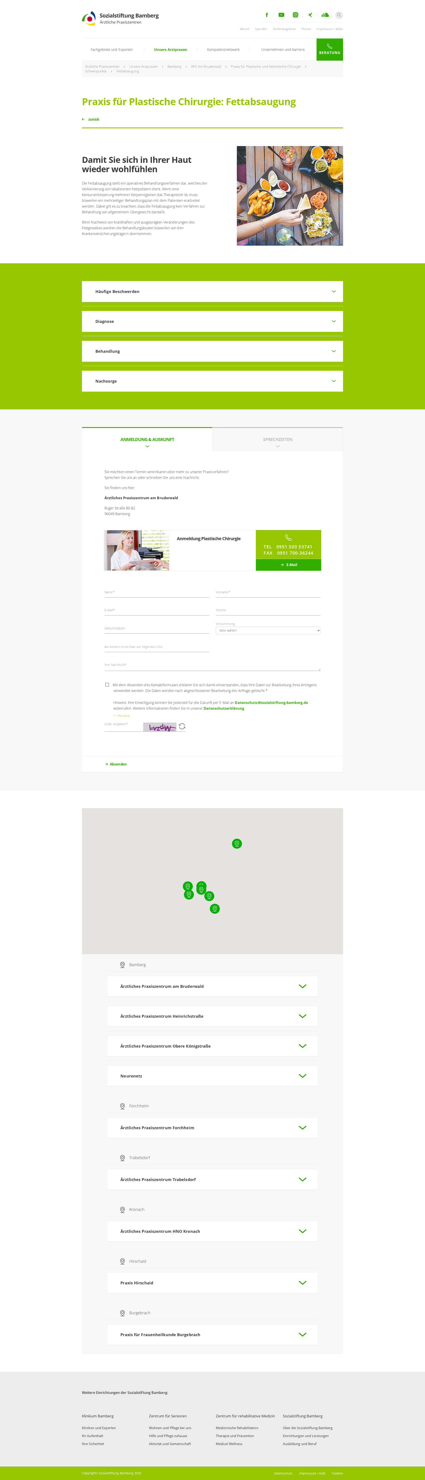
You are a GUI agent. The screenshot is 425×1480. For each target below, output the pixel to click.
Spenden (261, 29)
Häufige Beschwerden (117, 291)
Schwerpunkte (96, 71)
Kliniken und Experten (99, 1428)
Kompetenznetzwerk (223, 49)
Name (109, 592)
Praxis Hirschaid (136, 1282)
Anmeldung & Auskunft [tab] (147, 439)
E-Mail (291, 564)
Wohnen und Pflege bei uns (170, 1428)
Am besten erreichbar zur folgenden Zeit (133, 646)
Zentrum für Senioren (168, 1415)
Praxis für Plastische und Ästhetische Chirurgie (266, 66)
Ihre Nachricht (115, 664)
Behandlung (107, 351)
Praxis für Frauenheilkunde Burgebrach (160, 1334)
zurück (93, 119)
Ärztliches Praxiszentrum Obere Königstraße (165, 1046)
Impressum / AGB (312, 1473)
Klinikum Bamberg (98, 1415)
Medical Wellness (229, 1443)
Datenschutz (283, 1473)
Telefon (221, 610)
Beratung (329, 52)
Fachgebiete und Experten (112, 49)
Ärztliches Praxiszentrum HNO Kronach (160, 1231)
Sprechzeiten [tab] (277, 439)
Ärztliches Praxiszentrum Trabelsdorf (158, 1179)
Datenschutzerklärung (224, 708)
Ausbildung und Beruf (300, 1443)
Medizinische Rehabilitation (237, 1428)
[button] (201, 890)
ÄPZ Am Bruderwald (206, 66)
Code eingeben (116, 724)
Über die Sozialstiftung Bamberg (308, 1428)
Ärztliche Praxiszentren (102, 66)
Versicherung (225, 623)
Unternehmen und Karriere (283, 49)
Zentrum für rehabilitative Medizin (245, 1415)
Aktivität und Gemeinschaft (170, 1443)
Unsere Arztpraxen (170, 49)
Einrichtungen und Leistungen (306, 1436)
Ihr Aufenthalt (92, 1436)
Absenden (118, 764)
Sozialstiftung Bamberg (303, 1415)
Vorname (223, 592)
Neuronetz (131, 1076)
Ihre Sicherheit (93, 1443)
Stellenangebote (284, 29)
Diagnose (104, 321)
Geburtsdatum (114, 628)
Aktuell (244, 29)
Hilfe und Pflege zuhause (168, 1436)
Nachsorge (106, 381)
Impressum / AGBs (330, 29)
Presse (306, 29)
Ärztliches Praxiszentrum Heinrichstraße (161, 1016)
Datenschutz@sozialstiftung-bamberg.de (271, 702)
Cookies (337, 1473)
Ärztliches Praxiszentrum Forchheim (157, 1127)
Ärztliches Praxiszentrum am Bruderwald (162, 986)
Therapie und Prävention (235, 1436)
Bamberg (174, 66)
